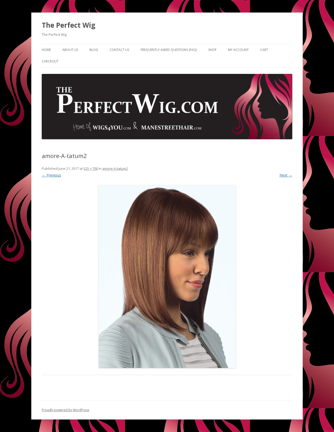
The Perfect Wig (68, 25)
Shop (212, 50)
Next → (285, 175)
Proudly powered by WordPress (65, 410)
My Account (238, 50)
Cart (264, 50)
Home (46, 50)
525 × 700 (91, 168)
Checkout (50, 61)
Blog (94, 50)
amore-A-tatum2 (115, 168)
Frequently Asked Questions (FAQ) (169, 50)
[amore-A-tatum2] (167, 276)
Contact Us (119, 50)
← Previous (51, 175)
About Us (70, 50)
